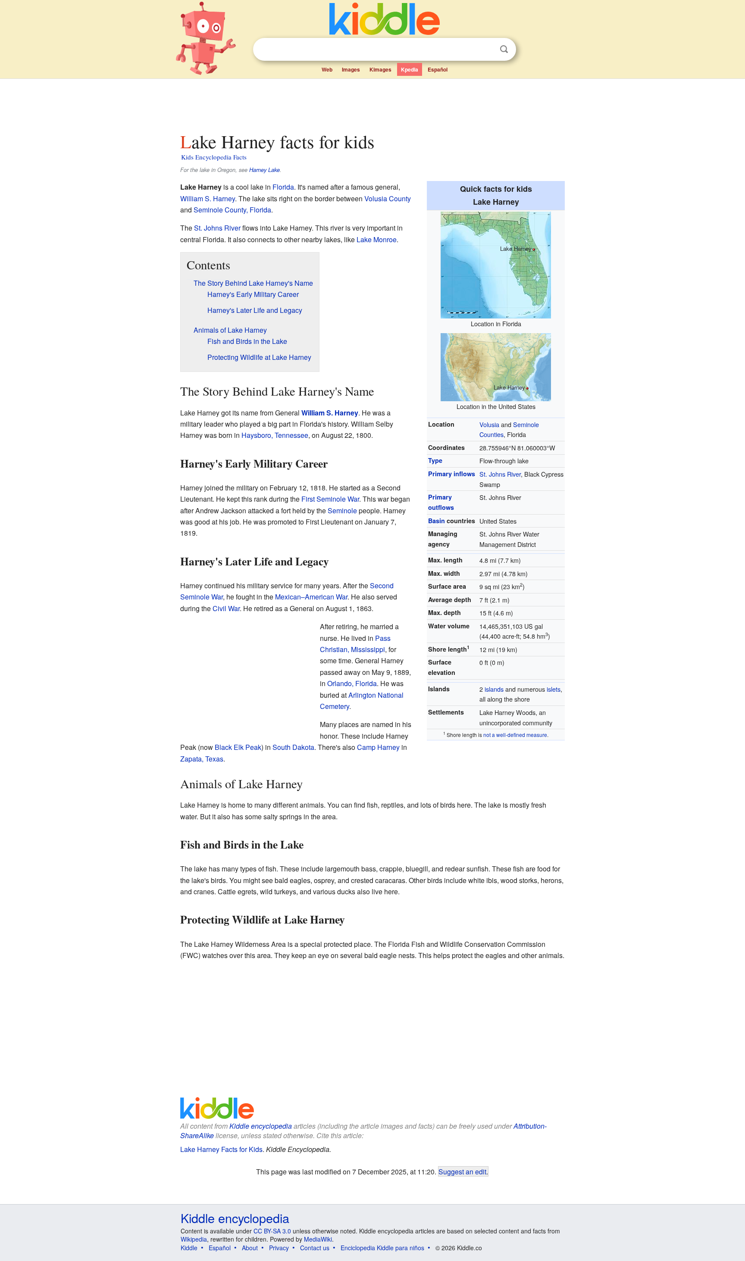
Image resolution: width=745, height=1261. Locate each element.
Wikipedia (194, 1239)
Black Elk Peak (238, 747)
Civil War (226, 608)
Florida (283, 187)
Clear (486, 49)
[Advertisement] (372, 103)
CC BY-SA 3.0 (272, 1231)
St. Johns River (500, 473)
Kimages (380, 69)
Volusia (489, 424)
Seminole (342, 510)
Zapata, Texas (201, 759)
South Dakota (293, 747)
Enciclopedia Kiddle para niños (382, 1247)
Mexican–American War (311, 597)
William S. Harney (207, 198)
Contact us (314, 1247)
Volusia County (387, 198)
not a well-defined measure (515, 734)
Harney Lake (264, 170)
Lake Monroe (377, 239)
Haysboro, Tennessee (274, 435)
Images (351, 69)
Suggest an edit (462, 1171)
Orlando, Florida (352, 683)
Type (435, 460)
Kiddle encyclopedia (260, 1126)
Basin (436, 520)
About (250, 1247)
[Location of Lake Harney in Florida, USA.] (496, 263)
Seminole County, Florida (232, 210)
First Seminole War (330, 499)
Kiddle (189, 1247)
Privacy (279, 1247)
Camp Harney (378, 747)
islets (553, 688)
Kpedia (409, 69)
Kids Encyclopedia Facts (214, 157)
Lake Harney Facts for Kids (221, 1149)
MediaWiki (318, 1239)
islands (494, 688)
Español (438, 69)
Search (504, 49)
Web (327, 69)
